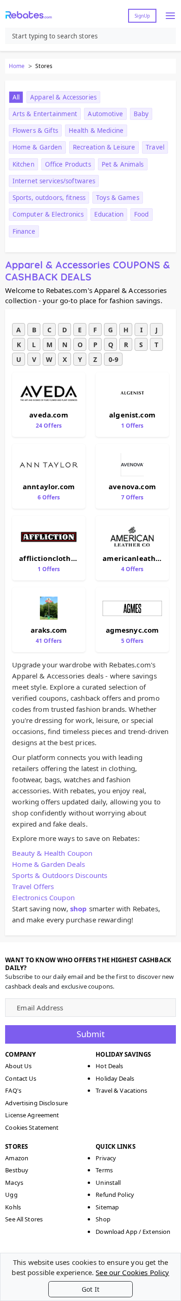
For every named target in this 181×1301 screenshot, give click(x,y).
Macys (14, 1182)
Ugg (11, 1194)
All (16, 97)
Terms (104, 1170)
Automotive (105, 114)
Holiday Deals (115, 1078)
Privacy (106, 1158)
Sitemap (107, 1207)
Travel (155, 147)
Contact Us (20, 1078)
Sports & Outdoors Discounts (59, 875)
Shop (103, 1219)
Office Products (68, 164)
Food (141, 214)
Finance (24, 231)
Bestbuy (16, 1170)
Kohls (13, 1207)
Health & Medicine (96, 130)
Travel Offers (33, 886)
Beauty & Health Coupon (52, 853)
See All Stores (24, 1219)
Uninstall (108, 1182)
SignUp (142, 15)
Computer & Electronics (48, 214)
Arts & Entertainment (45, 114)
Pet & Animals (123, 164)
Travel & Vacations (121, 1090)
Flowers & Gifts (35, 130)
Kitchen (23, 164)
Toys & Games (117, 197)
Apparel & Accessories (63, 97)
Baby (141, 114)
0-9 (113, 359)
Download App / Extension (133, 1231)
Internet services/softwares (54, 181)
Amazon (16, 1158)
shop (78, 908)
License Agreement (32, 1115)
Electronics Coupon (43, 897)
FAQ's (13, 1090)
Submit (91, 1034)
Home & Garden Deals (48, 864)
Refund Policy (115, 1194)
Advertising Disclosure (36, 1103)
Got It (90, 1289)
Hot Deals (109, 1066)
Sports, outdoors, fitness (49, 197)
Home (17, 66)
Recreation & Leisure (104, 147)
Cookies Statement (31, 1127)
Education (108, 214)
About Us (18, 1066)
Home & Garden (37, 147)
